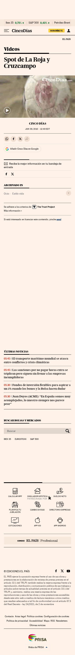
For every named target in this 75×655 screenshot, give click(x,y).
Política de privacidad (17, 621)
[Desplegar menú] (6, 30)
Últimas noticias (16, 351)
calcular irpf (15, 496)
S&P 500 (34, 22)
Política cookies (35, 616)
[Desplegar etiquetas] (68, 193)
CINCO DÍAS (37, 123)
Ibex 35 (9, 22)
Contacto (9, 616)
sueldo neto (59, 496)
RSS (53, 621)
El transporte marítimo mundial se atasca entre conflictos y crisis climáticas (36, 360)
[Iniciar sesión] (68, 30)
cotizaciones (15, 526)
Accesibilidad (36, 621)
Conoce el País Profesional (37, 540)
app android (60, 526)
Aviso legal (20, 616)
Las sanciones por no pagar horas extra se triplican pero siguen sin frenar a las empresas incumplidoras (36, 373)
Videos (11, 49)
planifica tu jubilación (15, 511)
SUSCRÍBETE (56, 30)
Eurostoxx (20, 439)
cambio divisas (37, 510)
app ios (37, 526)
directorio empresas (59, 510)
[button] (37, 96)
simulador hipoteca (37, 496)
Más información (12, 210)
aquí (59, 219)
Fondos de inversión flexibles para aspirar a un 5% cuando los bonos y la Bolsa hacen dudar (37, 386)
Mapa (46, 621)
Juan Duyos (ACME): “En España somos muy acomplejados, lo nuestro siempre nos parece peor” (37, 400)
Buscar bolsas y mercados (22, 420)
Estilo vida (18, 193)
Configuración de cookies (56, 616)
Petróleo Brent (62, 22)
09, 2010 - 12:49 (37, 129)
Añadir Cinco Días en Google (24, 148)
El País (66, 39)
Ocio (6, 193)
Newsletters (61, 621)
